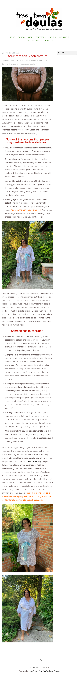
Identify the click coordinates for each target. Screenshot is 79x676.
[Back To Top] (39, 660)
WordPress (33, 671)
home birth (6, 64)
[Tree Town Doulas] (39, 28)
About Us (21, 37)
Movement (64, 37)
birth (30, 61)
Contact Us (48, 40)
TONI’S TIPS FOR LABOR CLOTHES (27, 56)
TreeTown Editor (8, 61)
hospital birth (15, 64)
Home (12, 37)
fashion (41, 61)
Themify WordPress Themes (49, 671)
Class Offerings (33, 40)
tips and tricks (30, 64)
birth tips (35, 61)
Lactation (52, 37)
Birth (30, 37)
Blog (19, 61)
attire (26, 61)
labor (22, 64)
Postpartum (40, 37)
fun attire (48, 61)
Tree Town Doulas (38, 667)
